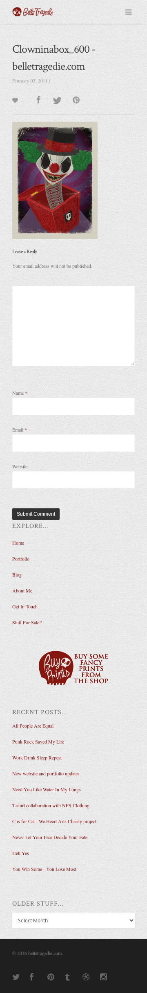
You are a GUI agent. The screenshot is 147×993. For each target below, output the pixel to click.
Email (19, 429)
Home (18, 542)
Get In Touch (25, 606)
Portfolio (20, 558)
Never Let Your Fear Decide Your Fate (49, 837)
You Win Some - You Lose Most (44, 869)
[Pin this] (74, 100)
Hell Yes (20, 853)
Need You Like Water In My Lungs (46, 789)
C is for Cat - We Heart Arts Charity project (54, 821)
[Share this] (38, 100)
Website (19, 466)
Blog (17, 574)
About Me (22, 590)
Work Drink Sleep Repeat (37, 757)
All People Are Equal (32, 725)
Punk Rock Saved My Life (38, 741)
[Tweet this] (57, 100)
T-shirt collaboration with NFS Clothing (50, 805)
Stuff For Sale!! (27, 622)
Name (19, 393)
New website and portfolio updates (46, 773)
